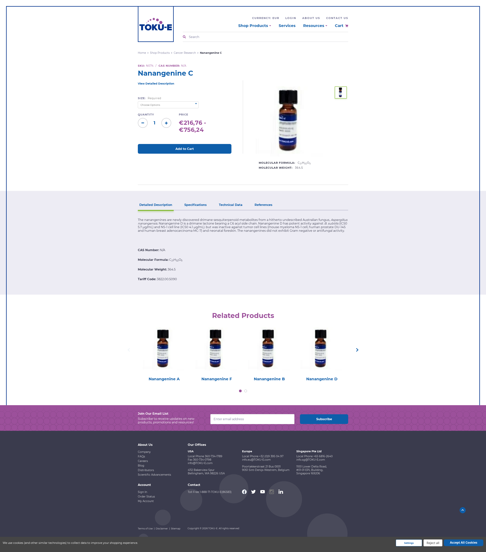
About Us (311, 18)
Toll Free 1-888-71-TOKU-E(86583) (210, 492)
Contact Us (337, 18)
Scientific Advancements (154, 474)
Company (144, 452)
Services (287, 25)
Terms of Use (145, 528)
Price (183, 114)
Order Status (146, 496)
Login (290, 18)
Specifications (195, 205)
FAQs (141, 456)
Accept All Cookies (463, 542)
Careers (143, 461)
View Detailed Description (156, 83)
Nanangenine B (269, 379)
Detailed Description (155, 205)
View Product (164, 344)
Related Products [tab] (243, 315)
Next (357, 350)
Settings (409, 543)
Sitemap (175, 528)
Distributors (146, 470)
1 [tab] (240, 391)
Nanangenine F (216, 379)
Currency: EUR (265, 18)
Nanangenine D (322, 379)
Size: (149, 98)
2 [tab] (245, 391)
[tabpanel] (164, 353)
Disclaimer (162, 528)
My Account (146, 501)
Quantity (146, 114)
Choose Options (164, 354)
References (263, 205)
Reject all (433, 543)
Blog (141, 465)
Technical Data (230, 205)
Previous (129, 350)
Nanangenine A (164, 379)
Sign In (142, 492)
